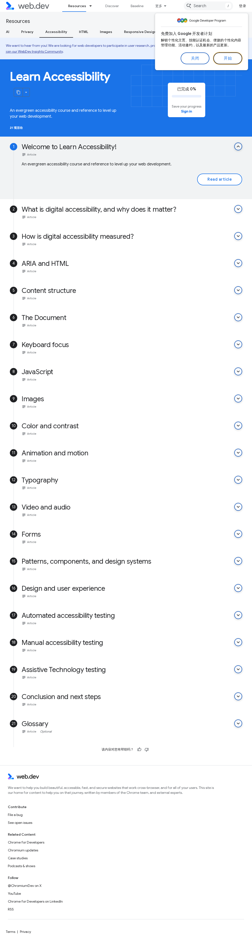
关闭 (195, 58)
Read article (219, 179)
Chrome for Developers (26, 842)
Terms (10, 932)
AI (7, 32)
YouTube (14, 893)
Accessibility (56, 32)
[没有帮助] (146, 749)
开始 (228, 58)
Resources (77, 6)
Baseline (137, 6)
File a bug (15, 815)
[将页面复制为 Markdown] (18, 92)
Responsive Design (140, 32)
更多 (158, 6)
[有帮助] (139, 749)
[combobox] (208, 5)
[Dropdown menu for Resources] (92, 6)
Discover (112, 6)
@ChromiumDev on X (25, 885)
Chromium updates (23, 850)
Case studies (18, 858)
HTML (83, 32)
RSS (11, 909)
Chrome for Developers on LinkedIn (35, 901)
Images (106, 32)
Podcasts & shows (21, 866)
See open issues (20, 822)
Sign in (186, 111)
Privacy (27, 32)
